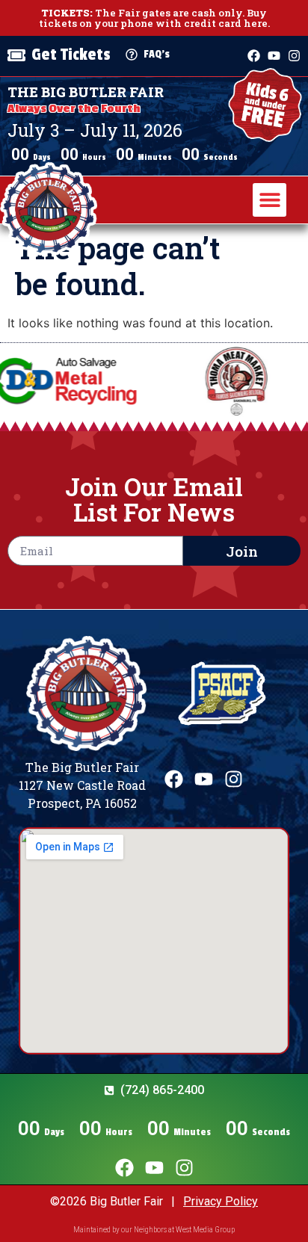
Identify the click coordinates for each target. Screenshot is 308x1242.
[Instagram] (294, 55)
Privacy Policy (220, 1201)
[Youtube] (274, 55)
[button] (269, 200)
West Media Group (205, 1230)
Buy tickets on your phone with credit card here (153, 18)
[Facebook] (253, 55)
